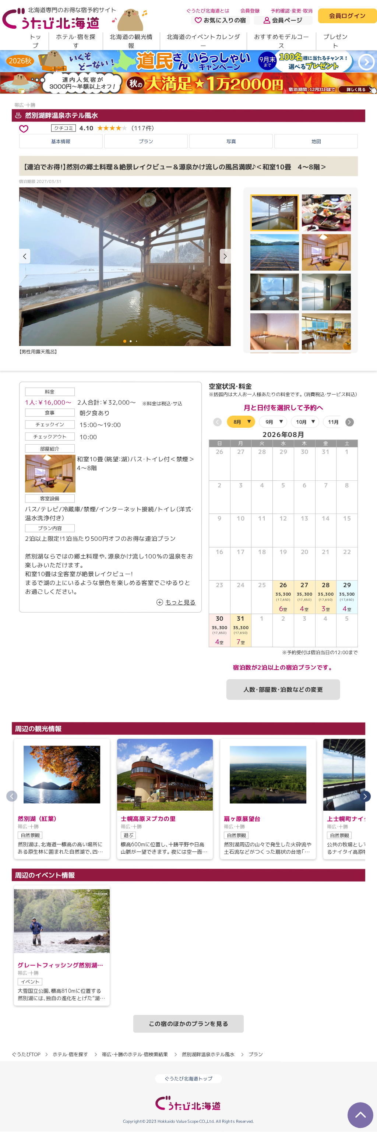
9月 (269, 422)
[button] (225, 256)
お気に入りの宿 (225, 20)
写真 (231, 141)
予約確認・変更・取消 (292, 10)
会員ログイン (347, 16)
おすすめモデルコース (281, 41)
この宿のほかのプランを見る (188, 1024)
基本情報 (60, 141)
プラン (146, 141)
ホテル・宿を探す (75, 41)
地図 (316, 141)
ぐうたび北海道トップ (188, 1079)
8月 (237, 422)
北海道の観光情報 (131, 41)
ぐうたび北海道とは (207, 10)
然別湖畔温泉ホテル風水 (60, 115)
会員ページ (287, 20)
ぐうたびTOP (26, 1054)
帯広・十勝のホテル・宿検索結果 (135, 1054)
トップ (35, 41)
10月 (301, 422)
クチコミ (63, 127)
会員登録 (250, 10)
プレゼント (335, 41)
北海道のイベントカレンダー (203, 41)
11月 (333, 422)
